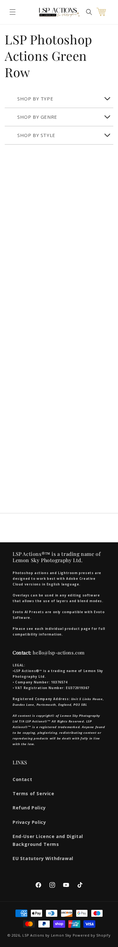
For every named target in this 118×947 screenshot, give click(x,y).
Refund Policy (29, 808)
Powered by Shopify (92, 935)
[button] (13, 12)
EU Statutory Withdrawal (43, 858)
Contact (22, 779)
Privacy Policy (29, 822)
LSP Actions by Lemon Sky (46, 935)
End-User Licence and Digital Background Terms (48, 840)
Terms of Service (33, 793)
